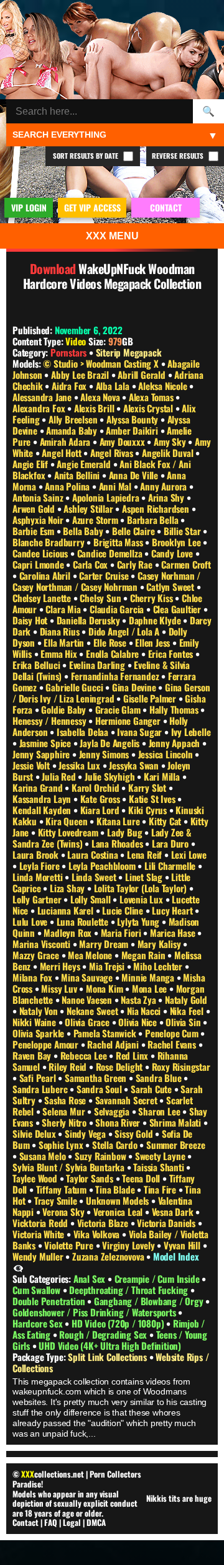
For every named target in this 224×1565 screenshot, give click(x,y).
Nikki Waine (35, 1022)
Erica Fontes (171, 653)
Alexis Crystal (149, 408)
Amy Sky (171, 441)
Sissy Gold (134, 1133)
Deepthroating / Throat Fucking (129, 1290)
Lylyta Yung (139, 921)
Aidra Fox (70, 385)
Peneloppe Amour (46, 1044)
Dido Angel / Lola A (125, 631)
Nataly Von (39, 1010)
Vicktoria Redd (41, 1223)
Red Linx (133, 1055)
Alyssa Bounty (133, 419)
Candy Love (173, 553)
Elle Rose (111, 642)
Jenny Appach (175, 743)
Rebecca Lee (85, 1055)
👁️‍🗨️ (18, 1267)
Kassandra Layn (42, 798)
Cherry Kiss (152, 598)
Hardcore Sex (38, 1323)
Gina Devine (135, 687)
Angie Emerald (85, 464)
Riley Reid (69, 1066)
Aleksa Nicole (163, 385)
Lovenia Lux (142, 899)
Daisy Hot (31, 620)
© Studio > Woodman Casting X (102, 363)
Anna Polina (68, 486)
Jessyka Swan (135, 765)
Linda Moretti (38, 877)
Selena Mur (64, 1111)
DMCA (96, 1522)
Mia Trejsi (108, 966)
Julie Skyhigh (111, 776)
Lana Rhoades (118, 843)
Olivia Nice (138, 1022)
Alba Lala (114, 385)
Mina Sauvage (87, 977)
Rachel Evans (172, 1044)
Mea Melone (91, 955)
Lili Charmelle (171, 865)
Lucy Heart (173, 910)
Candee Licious (41, 553)
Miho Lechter (158, 966)
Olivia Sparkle (39, 1033)
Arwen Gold (34, 508)
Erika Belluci (37, 665)
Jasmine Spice (46, 743)
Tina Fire (161, 1189)
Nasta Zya (139, 999)
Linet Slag (145, 877)
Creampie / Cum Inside (158, 1278)
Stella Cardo (115, 1144)
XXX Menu (112, 236)
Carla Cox (91, 564)
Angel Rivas (113, 452)
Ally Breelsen (74, 419)
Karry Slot (148, 787)
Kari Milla (163, 776)
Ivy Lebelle (191, 731)
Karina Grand (38, 787)
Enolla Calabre (113, 653)
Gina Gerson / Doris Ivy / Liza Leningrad (111, 692)
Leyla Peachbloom (103, 865)
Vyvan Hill (183, 1245)
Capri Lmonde (39, 564)
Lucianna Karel (66, 910)
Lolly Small (91, 899)
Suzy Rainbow (101, 1156)
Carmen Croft (186, 564)
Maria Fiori (122, 932)
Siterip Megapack (129, 352)
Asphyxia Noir (38, 519)
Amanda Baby (73, 430)
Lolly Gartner (37, 899)
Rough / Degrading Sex (104, 1334)
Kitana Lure (119, 821)
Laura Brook (36, 854)
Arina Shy (167, 497)
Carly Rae (136, 564)
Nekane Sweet (93, 1010)
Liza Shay (68, 888)
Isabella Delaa (84, 731)
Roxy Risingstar (181, 1066)
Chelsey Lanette (42, 598)
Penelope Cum (172, 1033)
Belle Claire (134, 531)
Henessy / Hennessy (50, 720)
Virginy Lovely (129, 1245)
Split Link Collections (108, 1356)
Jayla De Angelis (111, 743)
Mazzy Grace (37, 955)
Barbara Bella (153, 519)
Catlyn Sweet (171, 586)
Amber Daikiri (133, 430)
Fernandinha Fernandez (116, 676)
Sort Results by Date (86, 156)
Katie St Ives (153, 798)
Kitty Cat (166, 821)
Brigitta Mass (119, 542)
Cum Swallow (37, 1290)
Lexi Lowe (189, 854)
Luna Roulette (84, 921)
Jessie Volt (32, 765)
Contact (25, 1522)
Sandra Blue (160, 1077)
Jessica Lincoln (166, 754)
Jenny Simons (105, 754)
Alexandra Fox (39, 408)
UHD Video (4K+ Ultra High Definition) (110, 1345)
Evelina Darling (98, 665)
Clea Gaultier (178, 609)
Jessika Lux (80, 765)
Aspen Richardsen (157, 508)
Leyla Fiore (40, 865)
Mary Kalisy (161, 944)
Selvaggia (113, 1111)
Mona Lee (150, 988)
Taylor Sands (90, 1178)
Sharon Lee (160, 1111)
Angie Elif (31, 464)
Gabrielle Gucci (75, 687)
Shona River (118, 1122)
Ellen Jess (153, 642)
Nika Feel (188, 1010)
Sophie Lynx (62, 1144)
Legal (72, 1522)
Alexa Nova (101, 397)
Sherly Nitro (65, 1122)
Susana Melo (43, 1156)
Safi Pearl (38, 1077)
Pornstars (68, 352)
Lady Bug (125, 832)
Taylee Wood (36, 1178)
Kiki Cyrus (148, 810)
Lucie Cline (124, 910)
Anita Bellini (78, 475)
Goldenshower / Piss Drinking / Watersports (95, 1312)
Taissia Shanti (159, 1167)
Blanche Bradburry (49, 542)
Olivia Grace (88, 1022)
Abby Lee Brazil (81, 374)
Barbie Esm (34, 531)
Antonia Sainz (38, 497)
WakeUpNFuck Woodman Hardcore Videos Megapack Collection (112, 276)
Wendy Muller (38, 1256)
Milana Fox (33, 977)
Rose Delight (120, 1066)
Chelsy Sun (101, 598)
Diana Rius (61, 631)
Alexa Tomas (152, 397)
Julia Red (60, 776)
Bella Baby (84, 531)
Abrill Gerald (142, 374)
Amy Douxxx (123, 441)
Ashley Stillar (89, 508)
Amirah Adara (66, 441)
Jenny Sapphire (42, 754)
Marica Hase (174, 932)
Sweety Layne (161, 1156)
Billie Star (183, 531)
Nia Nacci (145, 1010)
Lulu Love (31, 921)
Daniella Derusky (90, 620)
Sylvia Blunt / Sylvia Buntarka (69, 1167)
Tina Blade (116, 1189)
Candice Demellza (111, 553)
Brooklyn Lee (177, 542)
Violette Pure (69, 1245)
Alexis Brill (95, 408)
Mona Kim (105, 988)
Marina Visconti (42, 944)
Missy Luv (60, 988)
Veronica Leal (119, 1211)
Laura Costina (93, 854)
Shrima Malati (176, 1122)
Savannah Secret (127, 1100)
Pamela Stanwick (106, 1033)
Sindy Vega (86, 1133)
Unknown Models (118, 1200)
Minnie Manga (148, 977)
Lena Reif (145, 854)
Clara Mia (64, 609)
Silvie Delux (35, 1133)
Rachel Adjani (114, 1044)
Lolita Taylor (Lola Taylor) (141, 888)
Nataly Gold (186, 999)
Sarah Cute (152, 1089)
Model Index (176, 1256)
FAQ (50, 1522)
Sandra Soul (100, 1089)
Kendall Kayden (42, 810)
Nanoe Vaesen (88, 999)
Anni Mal (116, 486)
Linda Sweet (95, 877)
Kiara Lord (101, 810)
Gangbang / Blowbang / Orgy (150, 1301)
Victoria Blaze (104, 1223)
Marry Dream (105, 944)
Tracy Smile (57, 1200)
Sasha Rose (66, 1100)
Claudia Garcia (118, 609)
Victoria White (39, 1234)
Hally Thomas (174, 709)
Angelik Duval (168, 452)
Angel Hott (62, 452)
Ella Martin (65, 642)
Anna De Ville (135, 475)
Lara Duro (171, 843)
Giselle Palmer (151, 698)
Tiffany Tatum (62, 1189)
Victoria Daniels (167, 1223)
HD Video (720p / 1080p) (119, 1323)
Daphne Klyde (156, 620)
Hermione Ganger (129, 720)
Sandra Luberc (41, 1089)
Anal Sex (90, 1278)
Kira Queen (67, 821)
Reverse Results (178, 156)
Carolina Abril (46, 575)
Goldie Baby (64, 709)
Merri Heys (61, 966)
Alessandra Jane (43, 397)
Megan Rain (144, 955)
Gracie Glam (119, 709)
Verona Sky (64, 1211)
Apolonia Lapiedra (106, 497)
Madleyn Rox (69, 932)
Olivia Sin (184, 1022)
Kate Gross (101, 798)
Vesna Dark (174, 1211)
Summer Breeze (175, 1144)
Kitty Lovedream (69, 832)
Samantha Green (97, 1077)
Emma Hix (59, 653)
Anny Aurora (164, 486)
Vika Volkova (97, 1234)
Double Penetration (49, 1301)
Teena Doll (142, 1178)
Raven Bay (33, 1055)
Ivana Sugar (140, 731)
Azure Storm (96, 519)
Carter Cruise (105, 575)
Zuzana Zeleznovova (109, 1256)
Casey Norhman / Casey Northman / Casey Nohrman (106, 581)
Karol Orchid (96, 787)
